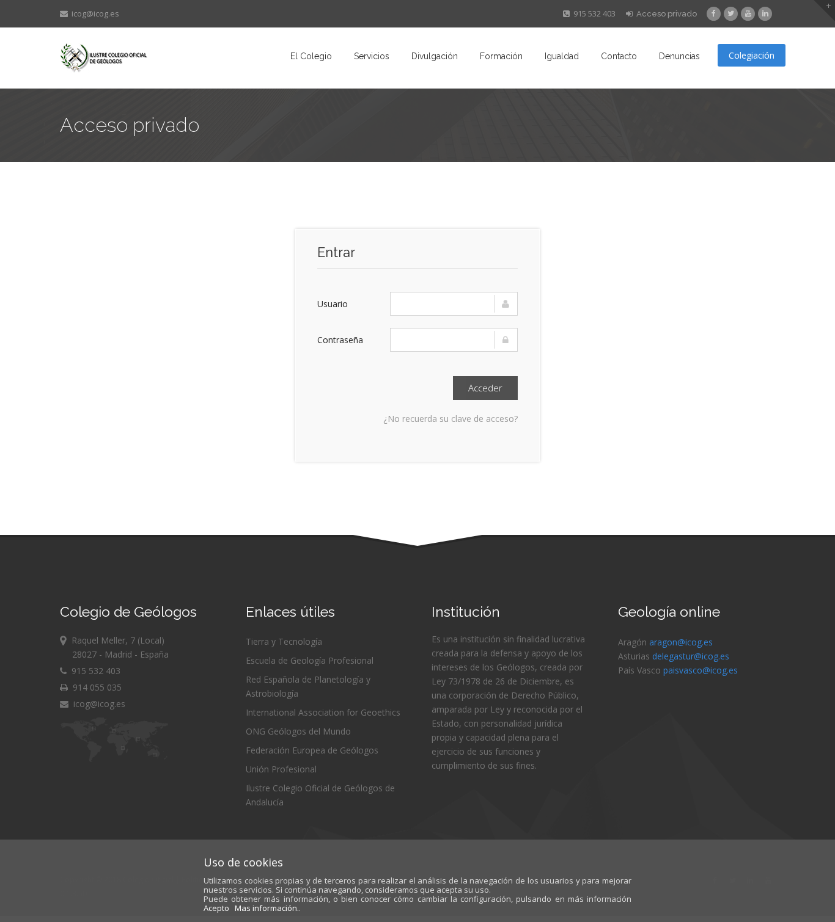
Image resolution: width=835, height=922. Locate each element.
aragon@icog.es (681, 642)
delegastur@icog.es (690, 656)
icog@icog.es (93, 13)
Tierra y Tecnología (284, 641)
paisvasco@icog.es (700, 670)
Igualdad (562, 56)
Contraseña (340, 340)
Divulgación (434, 56)
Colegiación (751, 55)
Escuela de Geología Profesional (309, 660)
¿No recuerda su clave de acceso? (450, 418)
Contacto (619, 56)
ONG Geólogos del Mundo (298, 731)
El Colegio (311, 56)
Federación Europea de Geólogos (312, 750)
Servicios (371, 56)
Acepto (216, 907)
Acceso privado (665, 13)
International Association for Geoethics (323, 712)
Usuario (332, 304)
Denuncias (679, 56)
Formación (501, 56)
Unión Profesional (281, 769)
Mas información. (267, 907)
